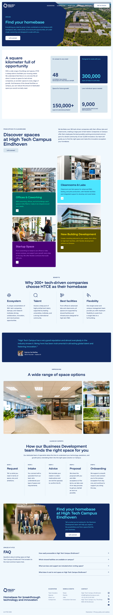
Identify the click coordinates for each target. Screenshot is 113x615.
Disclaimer (89, 612)
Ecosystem (50, 5)
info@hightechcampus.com (90, 595)
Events (65, 595)
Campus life (61, 5)
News (65, 593)
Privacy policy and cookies (102, 612)
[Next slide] (77, 407)
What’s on (71, 5)
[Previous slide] (7, 407)
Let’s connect (13, 38)
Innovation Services (69, 599)
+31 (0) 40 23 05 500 (87, 597)
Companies (52, 599)
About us (88, 5)
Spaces (80, 5)
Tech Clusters (52, 593)
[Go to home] (9, 5)
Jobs (64, 597)
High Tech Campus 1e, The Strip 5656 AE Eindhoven (91, 601)
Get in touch (101, 5)
